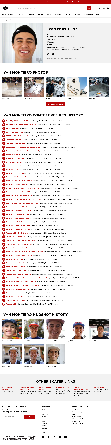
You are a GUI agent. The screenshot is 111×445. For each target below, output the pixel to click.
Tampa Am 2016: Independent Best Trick (20, 240)
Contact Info (76, 416)
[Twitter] (59, 437)
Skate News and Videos (44, 388)
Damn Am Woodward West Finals (18, 248)
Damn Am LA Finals (13, 293)
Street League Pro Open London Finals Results (22, 151)
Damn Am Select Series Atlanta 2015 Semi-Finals (23, 285)
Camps (77, 15)
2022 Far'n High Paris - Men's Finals (18, 136)
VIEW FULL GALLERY (55, 104)
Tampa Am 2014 (12, 304)
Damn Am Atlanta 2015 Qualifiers (18, 289)
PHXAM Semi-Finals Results (15, 158)
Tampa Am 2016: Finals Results (17, 233)
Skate (10, 15)
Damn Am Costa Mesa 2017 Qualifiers (19, 218)
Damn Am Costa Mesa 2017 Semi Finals (19, 210)
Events (58, 15)
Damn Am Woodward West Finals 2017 (20, 181)
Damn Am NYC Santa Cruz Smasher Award (21, 177)
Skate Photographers (81, 388)
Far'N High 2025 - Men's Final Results (19, 121)
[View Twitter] (52, 54)
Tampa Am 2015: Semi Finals (16, 270)
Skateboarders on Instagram (27, 388)
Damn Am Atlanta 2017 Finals (16, 222)
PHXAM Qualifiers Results (15, 162)
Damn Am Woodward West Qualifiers (19, 255)
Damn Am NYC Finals (13, 169)
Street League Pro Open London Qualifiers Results (24, 147)
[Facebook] (48, 437)
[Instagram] (43, 437)
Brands (41, 15)
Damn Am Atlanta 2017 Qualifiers (18, 229)
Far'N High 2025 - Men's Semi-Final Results (21, 125)
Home (4, 20)
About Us (75, 409)
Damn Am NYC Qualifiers (15, 173)
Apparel (21, 15)
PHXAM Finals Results (13, 154)
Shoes (31, 15)
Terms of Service (78, 423)
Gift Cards (88, 15)
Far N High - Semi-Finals (14, 132)
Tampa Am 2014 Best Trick (15, 300)
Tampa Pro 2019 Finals (14, 139)
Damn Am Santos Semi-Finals (16, 263)
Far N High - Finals (12, 128)
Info (98, 15)
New (4, 15)
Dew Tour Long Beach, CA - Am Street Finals (22, 203)
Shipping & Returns (79, 419)
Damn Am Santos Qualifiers (15, 267)
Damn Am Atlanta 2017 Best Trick (18, 225)
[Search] (89, 8)
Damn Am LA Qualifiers (14, 296)
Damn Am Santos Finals (14, 259)
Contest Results (99, 387)
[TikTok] (54, 437)
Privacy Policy (77, 412)
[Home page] (5, 8)
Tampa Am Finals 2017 (14, 166)
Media (68, 15)
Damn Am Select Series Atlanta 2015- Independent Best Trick (27, 278)
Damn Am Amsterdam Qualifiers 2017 (19, 196)
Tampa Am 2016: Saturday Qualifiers (19, 244)
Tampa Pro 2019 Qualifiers (15, 143)
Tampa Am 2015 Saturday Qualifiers (19, 274)
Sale (49, 15)
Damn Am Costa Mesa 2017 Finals (18, 207)
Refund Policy (77, 421)
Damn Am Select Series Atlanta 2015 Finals (21, 281)
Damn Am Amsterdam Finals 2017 (18, 192)
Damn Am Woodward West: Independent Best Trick (24, 252)
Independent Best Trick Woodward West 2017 (22, 188)
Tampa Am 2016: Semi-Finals (16, 237)
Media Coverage (62, 387)
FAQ (73, 414)
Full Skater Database (7, 388)
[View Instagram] (48, 54)
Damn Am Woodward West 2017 (17, 184)
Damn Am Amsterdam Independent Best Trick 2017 (24, 199)
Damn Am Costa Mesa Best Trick (17, 214)
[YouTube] (65, 437)
